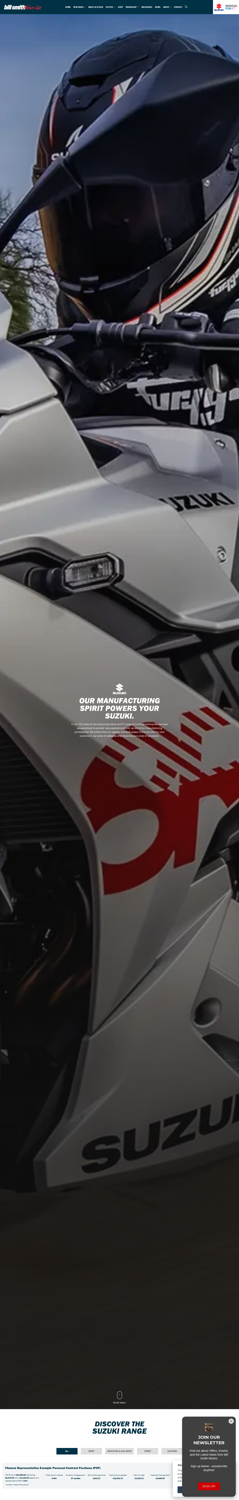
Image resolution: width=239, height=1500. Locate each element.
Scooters (172, 1451)
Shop (120, 7)
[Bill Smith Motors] (23, 7)
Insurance (146, 7)
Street (147, 1451)
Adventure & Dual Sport (119, 1451)
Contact (178, 7)
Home (68, 7)
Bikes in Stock (95, 7)
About (166, 7)
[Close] (231, 1421)
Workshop (131, 7)
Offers (110, 7)
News (157, 7)
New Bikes (78, 7)
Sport (91, 1451)
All (67, 1451)
